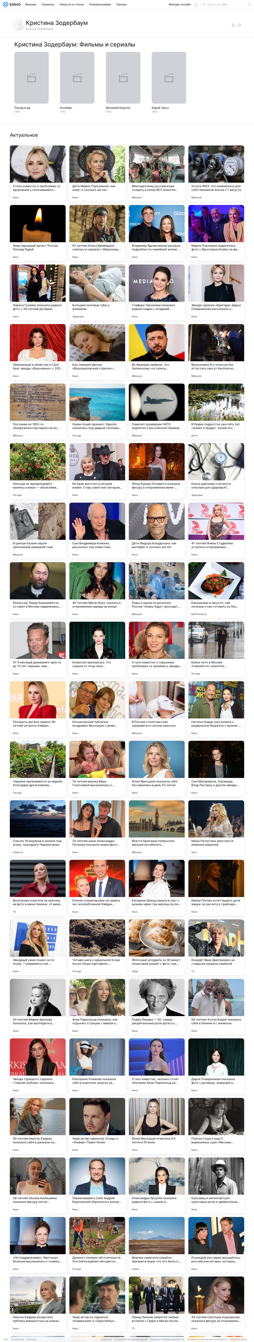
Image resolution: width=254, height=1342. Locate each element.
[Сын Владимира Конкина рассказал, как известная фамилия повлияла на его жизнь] (97, 530)
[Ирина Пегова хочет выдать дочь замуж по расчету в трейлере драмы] (216, 888)
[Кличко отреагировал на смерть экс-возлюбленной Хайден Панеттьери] (97, 888)
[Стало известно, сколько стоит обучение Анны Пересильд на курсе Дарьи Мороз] (157, 1066)
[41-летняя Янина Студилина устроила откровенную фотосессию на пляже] (216, 530)
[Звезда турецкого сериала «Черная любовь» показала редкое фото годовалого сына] (38, 1066)
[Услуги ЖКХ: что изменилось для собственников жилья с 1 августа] (216, 173)
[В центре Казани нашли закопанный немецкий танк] (38, 530)
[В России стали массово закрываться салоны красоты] (157, 709)
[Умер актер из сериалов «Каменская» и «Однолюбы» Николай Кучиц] (97, 1304)
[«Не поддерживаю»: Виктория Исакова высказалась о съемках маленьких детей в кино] (38, 1245)
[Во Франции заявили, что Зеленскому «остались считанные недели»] (157, 352)
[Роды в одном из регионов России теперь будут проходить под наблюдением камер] (157, 590)
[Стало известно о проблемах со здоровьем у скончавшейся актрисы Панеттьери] (38, 173)
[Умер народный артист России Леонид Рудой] (38, 233)
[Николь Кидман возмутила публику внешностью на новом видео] (38, 1304)
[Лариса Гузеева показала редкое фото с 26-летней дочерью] (38, 292)
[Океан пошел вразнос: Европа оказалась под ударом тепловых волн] (97, 411)
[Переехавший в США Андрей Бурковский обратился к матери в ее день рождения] (97, 1185)
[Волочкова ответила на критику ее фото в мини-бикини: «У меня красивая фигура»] (38, 888)
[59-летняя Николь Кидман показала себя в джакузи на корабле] (38, 1126)
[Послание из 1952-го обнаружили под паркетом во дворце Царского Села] (38, 411)
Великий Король (118, 108)
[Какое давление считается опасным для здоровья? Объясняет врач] (216, 471)
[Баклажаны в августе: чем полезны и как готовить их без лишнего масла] (216, 590)
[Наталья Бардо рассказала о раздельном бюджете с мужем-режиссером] (216, 709)
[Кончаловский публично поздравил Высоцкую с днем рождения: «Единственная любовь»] (97, 709)
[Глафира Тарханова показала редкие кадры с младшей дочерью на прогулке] (157, 292)
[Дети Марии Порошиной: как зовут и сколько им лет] (97, 173)
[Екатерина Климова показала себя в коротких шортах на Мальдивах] (97, 1066)
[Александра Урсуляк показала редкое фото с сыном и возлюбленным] (157, 1185)
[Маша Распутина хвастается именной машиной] (216, 828)
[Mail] (5, 4)
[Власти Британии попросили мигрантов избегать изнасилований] (157, 828)
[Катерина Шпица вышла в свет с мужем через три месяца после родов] (157, 888)
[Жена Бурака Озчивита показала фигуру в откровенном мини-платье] (157, 471)
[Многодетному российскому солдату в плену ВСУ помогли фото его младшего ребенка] (157, 173)
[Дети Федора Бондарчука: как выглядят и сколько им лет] (157, 530)
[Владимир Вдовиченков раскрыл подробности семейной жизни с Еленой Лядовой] (157, 233)
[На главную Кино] (14, 4)
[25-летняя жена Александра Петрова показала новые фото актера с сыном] (97, 828)
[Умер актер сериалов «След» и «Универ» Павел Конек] (97, 1126)
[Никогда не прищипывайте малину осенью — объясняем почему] (38, 471)
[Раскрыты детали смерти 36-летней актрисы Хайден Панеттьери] (38, 709)
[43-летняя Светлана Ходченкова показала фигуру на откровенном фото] (216, 1304)
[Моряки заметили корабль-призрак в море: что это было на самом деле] (157, 1245)
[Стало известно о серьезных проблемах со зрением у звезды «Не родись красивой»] (157, 650)
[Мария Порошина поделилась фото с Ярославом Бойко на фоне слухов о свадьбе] (216, 233)
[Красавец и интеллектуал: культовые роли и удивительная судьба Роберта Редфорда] (216, 1185)
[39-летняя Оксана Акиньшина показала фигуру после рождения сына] (38, 1185)
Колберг (66, 108)
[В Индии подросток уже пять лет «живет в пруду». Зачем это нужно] (216, 411)
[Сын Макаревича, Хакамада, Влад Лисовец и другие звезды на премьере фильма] (216, 769)
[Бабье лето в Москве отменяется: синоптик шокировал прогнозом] (216, 650)
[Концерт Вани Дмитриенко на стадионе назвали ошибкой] (216, 947)
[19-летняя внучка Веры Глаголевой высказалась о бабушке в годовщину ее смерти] (97, 769)
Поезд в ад (22, 108)
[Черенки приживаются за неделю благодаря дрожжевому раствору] (38, 769)
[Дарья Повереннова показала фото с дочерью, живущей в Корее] (216, 1066)
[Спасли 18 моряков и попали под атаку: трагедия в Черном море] (38, 828)
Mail (6, 1339)
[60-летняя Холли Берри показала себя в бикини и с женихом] (216, 1007)
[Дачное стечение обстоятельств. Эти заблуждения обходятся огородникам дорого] (97, 1245)
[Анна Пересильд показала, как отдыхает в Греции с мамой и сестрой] (97, 1007)
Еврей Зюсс (160, 108)
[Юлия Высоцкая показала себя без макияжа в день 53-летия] (157, 769)
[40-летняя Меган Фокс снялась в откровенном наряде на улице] (97, 590)
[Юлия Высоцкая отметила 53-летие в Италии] (157, 1126)
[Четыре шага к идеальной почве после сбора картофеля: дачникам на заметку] (97, 947)
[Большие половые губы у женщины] (97, 292)
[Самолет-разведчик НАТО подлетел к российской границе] (157, 411)
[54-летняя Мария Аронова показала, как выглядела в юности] (38, 1007)
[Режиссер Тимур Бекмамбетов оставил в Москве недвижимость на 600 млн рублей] (38, 590)
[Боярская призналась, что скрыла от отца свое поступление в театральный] (97, 650)
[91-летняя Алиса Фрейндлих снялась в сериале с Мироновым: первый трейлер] (97, 233)
